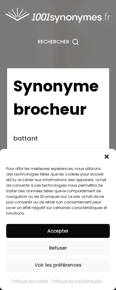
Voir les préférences (58, 265)
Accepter (58, 231)
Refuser (58, 248)
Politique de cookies (30, 280)
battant (25, 138)
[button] (107, 157)
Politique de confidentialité (76, 280)
